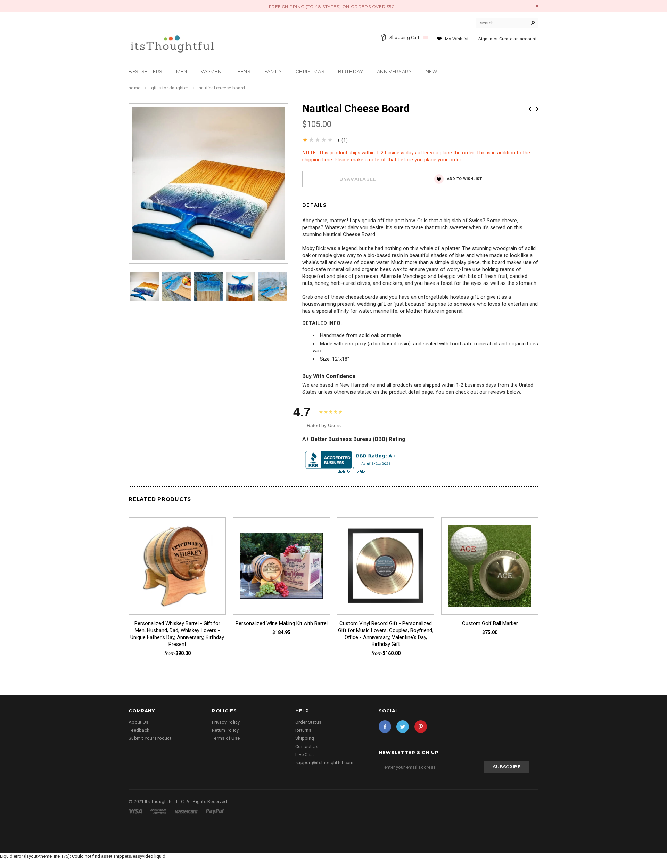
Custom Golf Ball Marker (490, 623)
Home (134, 87)
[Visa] (136, 811)
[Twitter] (402, 726)
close (536, 5)
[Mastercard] (187, 811)
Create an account (518, 38)
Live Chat (304, 754)
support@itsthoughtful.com (324, 762)
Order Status (308, 722)
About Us (138, 722)
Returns (303, 730)
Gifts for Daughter (169, 87)
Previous (530, 109)
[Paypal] (215, 811)
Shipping (304, 738)
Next (537, 109)
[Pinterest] (420, 726)
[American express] (158, 811)
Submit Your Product (150, 738)
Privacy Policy (226, 722)
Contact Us (307, 746)
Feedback (139, 730)
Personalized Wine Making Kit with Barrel (282, 623)
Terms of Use (226, 738)
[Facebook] (385, 726)
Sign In (485, 38)
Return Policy (225, 730)
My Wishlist (457, 38)
